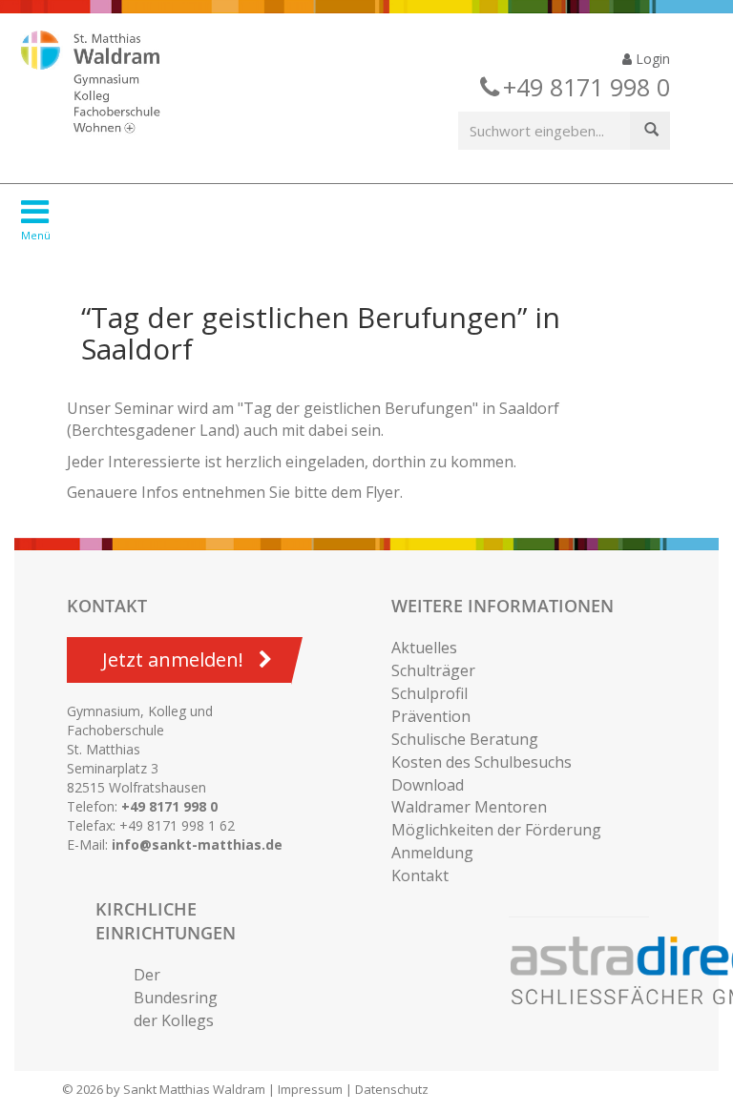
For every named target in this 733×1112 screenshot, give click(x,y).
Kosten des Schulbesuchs (481, 762)
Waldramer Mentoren (469, 806)
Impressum (310, 1089)
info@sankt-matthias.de (197, 844)
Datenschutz (392, 1089)
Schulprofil (429, 693)
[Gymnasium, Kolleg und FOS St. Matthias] (107, 84)
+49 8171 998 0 (169, 806)
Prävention (431, 716)
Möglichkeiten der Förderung (496, 829)
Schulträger (433, 670)
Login (651, 59)
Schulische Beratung (464, 739)
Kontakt (420, 875)
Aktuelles (424, 647)
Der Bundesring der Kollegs (176, 997)
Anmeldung (432, 852)
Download (427, 784)
